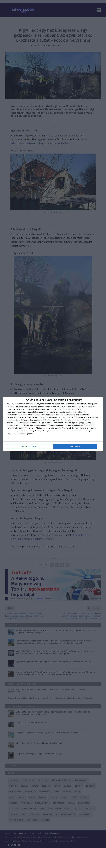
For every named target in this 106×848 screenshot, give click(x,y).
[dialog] (53, 424)
